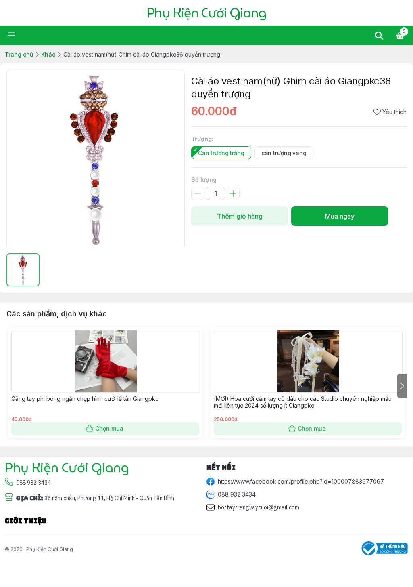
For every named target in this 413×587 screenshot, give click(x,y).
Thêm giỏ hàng (240, 216)
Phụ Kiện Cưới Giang (49, 549)
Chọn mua (109, 428)
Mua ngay (340, 216)
